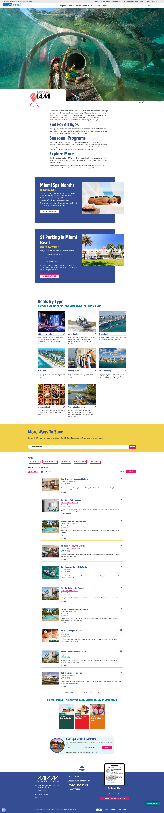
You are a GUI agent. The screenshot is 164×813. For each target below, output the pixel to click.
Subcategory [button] (79, 462)
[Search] (132, 447)
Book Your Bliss (49, 211)
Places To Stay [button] (75, 5)
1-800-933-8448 (42, 794)
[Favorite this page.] (32, 105)
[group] (66, 716)
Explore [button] (63, 5)
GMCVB (147, 1)
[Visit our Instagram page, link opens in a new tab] (109, 793)
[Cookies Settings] (4, 810)
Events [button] (97, 5)
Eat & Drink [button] (87, 5)
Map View (47, 472)
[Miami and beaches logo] (48, 779)
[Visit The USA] (99, 809)
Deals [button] (105, 5)
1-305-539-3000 (42, 791)
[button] (149, 5)
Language (156, 1)
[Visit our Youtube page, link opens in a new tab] (118, 793)
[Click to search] (31, 447)
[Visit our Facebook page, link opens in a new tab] (114, 793)
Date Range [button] (33, 462)
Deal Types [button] (94, 462)
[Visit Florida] (110, 810)
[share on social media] (37, 105)
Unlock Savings (49, 276)
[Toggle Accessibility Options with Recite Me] (158, 5)
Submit (107, 747)
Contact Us (41, 798)
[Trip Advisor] (123, 810)
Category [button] (64, 462)
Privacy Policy (93, 752)
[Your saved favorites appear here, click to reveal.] (153, 5)
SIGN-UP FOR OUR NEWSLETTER (114, 798)
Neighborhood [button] (49, 462)
